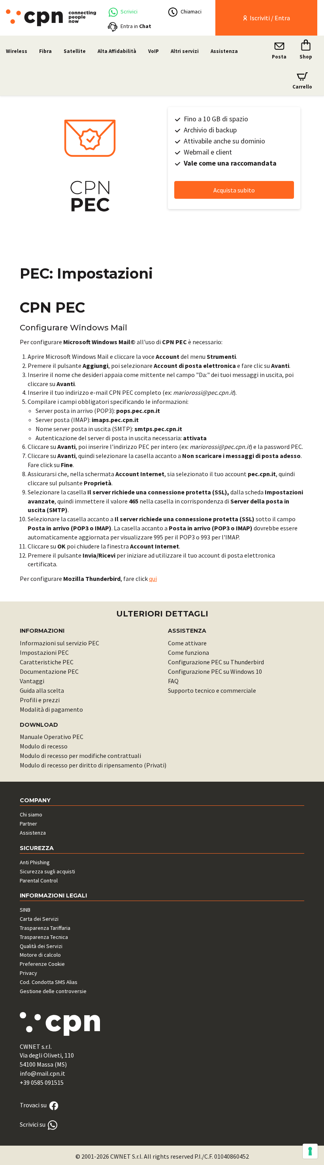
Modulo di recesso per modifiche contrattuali (80, 756)
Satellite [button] (75, 51)
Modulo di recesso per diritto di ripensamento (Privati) (93, 765)
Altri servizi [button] (185, 51)
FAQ (173, 681)
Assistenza (224, 51)
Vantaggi (32, 681)
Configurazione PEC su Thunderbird (216, 662)
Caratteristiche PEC (46, 662)
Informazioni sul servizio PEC (59, 643)
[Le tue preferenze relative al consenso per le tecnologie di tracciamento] (310, 1151)
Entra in (136, 26)
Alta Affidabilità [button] (117, 51)
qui (153, 578)
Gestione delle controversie (53, 991)
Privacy (28, 972)
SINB (25, 909)
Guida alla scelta (42, 690)
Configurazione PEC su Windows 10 (215, 671)
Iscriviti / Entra (269, 18)
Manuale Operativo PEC (51, 737)
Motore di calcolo (40, 954)
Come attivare (187, 643)
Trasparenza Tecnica (44, 937)
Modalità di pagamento (51, 709)
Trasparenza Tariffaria (45, 927)
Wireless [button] (16, 51)
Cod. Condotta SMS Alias (48, 982)
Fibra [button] (45, 51)
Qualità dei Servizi (41, 946)
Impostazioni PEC (44, 652)
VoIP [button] (153, 51)
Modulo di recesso (44, 746)
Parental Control (39, 880)
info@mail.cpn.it (42, 1073)
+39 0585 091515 (42, 1082)
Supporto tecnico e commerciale (212, 690)
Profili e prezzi (40, 700)
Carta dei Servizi (39, 918)
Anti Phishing (35, 862)
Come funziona (188, 652)
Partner (28, 823)
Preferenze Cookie (42, 963)
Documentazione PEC (49, 671)
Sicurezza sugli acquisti (47, 871)
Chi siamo (31, 814)
